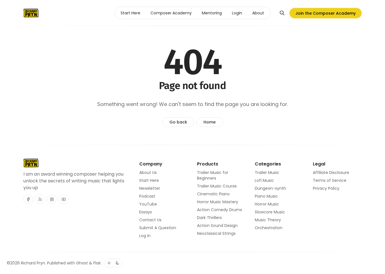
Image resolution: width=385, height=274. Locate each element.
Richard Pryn (33, 263)
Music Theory (268, 220)
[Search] (282, 13)
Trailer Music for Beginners (212, 175)
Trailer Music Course (217, 186)
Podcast (147, 196)
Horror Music (267, 204)
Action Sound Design (217, 225)
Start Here (149, 180)
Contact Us (150, 220)
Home (209, 122)
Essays (145, 212)
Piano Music (266, 196)
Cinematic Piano (213, 194)
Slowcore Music (270, 212)
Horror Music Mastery (217, 202)
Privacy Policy (326, 188)
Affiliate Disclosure (331, 172)
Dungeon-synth (270, 188)
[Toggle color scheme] (113, 263)
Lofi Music (264, 180)
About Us (148, 172)
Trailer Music (267, 172)
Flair (97, 263)
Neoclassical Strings (216, 233)
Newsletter (149, 188)
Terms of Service (329, 180)
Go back (178, 122)
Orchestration (268, 228)
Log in (145, 235)
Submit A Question (157, 228)
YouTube (148, 204)
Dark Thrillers (209, 217)
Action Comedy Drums (219, 210)
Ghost (82, 263)
